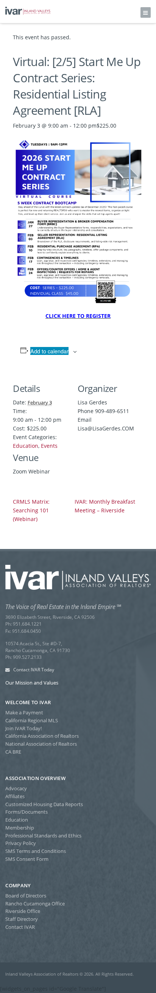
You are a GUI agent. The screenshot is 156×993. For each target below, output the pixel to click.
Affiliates (15, 796)
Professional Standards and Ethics (43, 835)
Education (25, 445)
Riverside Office (22, 911)
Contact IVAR (20, 927)
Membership (19, 827)
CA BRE (13, 751)
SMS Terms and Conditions (35, 851)
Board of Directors (25, 895)
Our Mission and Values (31, 682)
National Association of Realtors (41, 743)
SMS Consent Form (26, 859)
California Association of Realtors (42, 735)
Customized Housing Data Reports (44, 804)
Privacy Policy (20, 843)
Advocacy (16, 788)
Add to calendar (49, 351)
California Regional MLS (31, 720)
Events (49, 445)
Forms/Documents (26, 811)
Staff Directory (21, 919)
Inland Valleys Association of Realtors (28, 11)
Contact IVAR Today (33, 669)
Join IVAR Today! (23, 728)
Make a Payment (24, 712)
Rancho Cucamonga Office (35, 903)
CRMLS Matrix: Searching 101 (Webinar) (31, 510)
